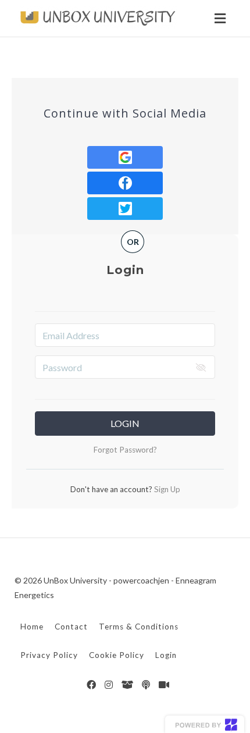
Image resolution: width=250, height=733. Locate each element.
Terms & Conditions (138, 626)
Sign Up (166, 489)
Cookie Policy (116, 655)
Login (125, 423)
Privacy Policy (49, 655)
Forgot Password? (125, 449)
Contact (71, 626)
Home (32, 626)
